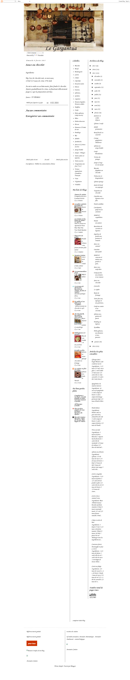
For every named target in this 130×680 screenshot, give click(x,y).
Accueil (46, 160)
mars (96, 109)
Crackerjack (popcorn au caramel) (98, 210)
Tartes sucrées (79, 161)
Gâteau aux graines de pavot (97, 316)
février (96, 113)
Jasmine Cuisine (79, 255)
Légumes (77, 99)
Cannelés (96, 286)
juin (95, 98)
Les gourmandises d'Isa (80, 272)
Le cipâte (96, 290)
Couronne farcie (97, 544)
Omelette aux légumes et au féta (98, 198)
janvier (96, 342)
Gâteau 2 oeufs (98, 124)
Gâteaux (77, 93)
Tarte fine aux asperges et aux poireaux (98, 301)
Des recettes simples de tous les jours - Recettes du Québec (79, 411)
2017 (94, 66)
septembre (97, 87)
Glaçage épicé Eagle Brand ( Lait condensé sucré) (97, 362)
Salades (77, 139)
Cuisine (35, 661)
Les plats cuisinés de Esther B (80, 204)
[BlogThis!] (53, 103)
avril (96, 106)
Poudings (77, 133)
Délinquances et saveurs (79, 333)
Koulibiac (97, 327)
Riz (76, 136)
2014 (94, 346)
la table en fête (79, 350)
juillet (96, 95)
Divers (77, 87)
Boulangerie (78, 72)
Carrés (77, 75)
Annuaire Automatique (86, 637)
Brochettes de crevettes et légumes (98, 228)
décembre (97, 76)
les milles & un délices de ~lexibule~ (79, 303)
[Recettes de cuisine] (32, 646)
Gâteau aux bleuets (97, 452)
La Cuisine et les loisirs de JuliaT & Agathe (79, 220)
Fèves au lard (96, 430)
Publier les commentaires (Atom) (45, 164)
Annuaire (29, 661)
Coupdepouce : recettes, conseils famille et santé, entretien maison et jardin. (80, 398)
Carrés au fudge (96, 566)
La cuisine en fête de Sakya (80, 369)
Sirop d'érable (79, 150)
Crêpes (77, 78)
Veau (76, 179)
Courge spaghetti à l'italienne (98, 140)
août (95, 91)
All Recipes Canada (78, 405)
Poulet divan (95, 408)
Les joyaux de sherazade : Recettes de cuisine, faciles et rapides (80, 289)
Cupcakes (78, 81)
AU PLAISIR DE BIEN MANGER (79, 315)
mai (95, 102)
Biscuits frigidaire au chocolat (98, 170)
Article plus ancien (62, 160)
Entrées (77, 90)
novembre (97, 80)
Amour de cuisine (80, 195)
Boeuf (76, 69)
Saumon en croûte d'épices (97, 118)
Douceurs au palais (78, 236)
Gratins (77, 96)
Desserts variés (79, 84)
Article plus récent (31, 160)
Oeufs (76, 110)
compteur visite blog (79, 621)
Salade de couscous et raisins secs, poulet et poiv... (98, 259)
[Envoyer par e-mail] (51, 103)
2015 (94, 73)
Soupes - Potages (80, 153)
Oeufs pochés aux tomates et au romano (98, 275)
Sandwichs (78, 142)
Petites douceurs (80, 121)
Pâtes (76, 118)
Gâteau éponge (98, 182)
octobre (96, 84)
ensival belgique (80, 639)
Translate (40, 55)
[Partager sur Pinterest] (58, 103)
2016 (94, 70)
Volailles (77, 185)
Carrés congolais (97, 474)
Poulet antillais (98, 204)
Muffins (77, 107)
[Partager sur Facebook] (56, 103)
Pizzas (77, 124)
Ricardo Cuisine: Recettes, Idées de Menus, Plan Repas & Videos (80, 419)
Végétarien (78, 182)
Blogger (73, 666)
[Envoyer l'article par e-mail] (47, 103)
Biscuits (77, 66)
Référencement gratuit (34, 632)
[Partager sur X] (54, 103)
